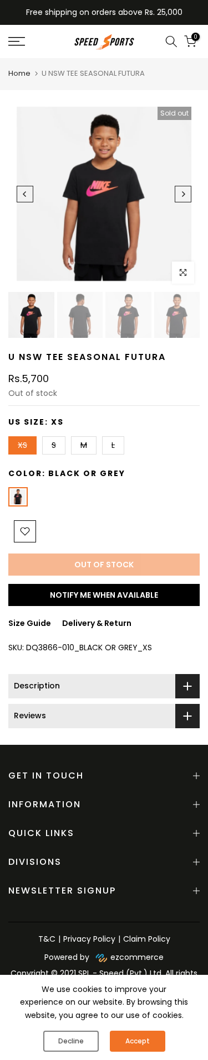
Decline (71, 1041)
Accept (137, 1041)
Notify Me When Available (104, 595)
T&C (46, 938)
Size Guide (29, 623)
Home (19, 73)
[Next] (183, 194)
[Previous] (25, 194)
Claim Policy (146, 938)
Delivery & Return (96, 623)
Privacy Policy (89, 938)
